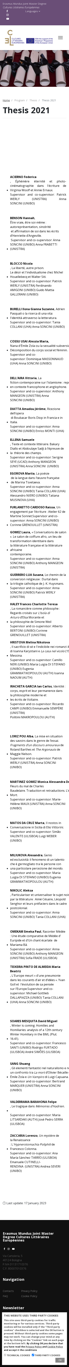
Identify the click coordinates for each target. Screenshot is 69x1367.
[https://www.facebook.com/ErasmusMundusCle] (7, 11)
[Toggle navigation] (60, 37)
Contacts (8, 1291)
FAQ (5, 1296)
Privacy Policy (29, 1291)
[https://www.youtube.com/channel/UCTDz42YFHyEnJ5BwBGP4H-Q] (8, 19)
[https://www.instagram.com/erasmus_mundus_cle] (8, 15)
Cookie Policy (29, 1296)
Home (6, 100)
